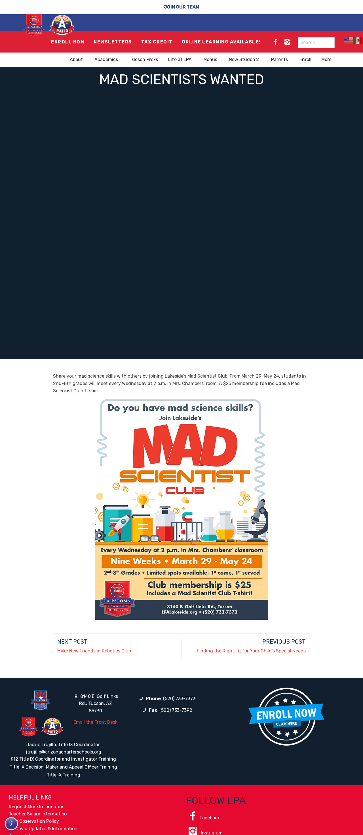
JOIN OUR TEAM (181, 7)
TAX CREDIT (157, 42)
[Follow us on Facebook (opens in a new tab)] (275, 42)
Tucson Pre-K (144, 59)
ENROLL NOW (68, 42)
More (326, 59)
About (76, 59)
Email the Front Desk (95, 722)
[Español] (358, 40)
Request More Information (37, 806)
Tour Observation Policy (34, 821)
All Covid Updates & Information (43, 828)
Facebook (210, 818)
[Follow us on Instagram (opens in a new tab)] (287, 42)
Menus (210, 59)
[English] (348, 40)
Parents (279, 59)
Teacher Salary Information (38, 814)
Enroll (305, 59)
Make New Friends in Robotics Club (94, 651)
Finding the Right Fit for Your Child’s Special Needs (251, 651)
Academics (106, 59)
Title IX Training (63, 775)
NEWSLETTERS (113, 42)
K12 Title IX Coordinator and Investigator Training (63, 759)
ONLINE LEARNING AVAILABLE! (221, 42)
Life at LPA (180, 59)
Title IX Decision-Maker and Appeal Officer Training (63, 767)
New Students (244, 59)
